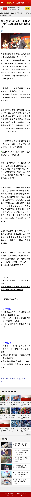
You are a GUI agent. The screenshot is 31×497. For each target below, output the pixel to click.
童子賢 (19, 379)
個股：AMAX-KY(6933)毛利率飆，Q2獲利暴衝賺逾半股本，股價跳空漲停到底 (5, 429)
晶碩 (7, 379)
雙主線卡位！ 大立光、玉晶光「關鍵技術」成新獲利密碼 (26, 429)
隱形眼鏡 (24, 379)
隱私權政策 (25, 493)
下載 (27, 8)
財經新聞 (6, 13)
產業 (12, 13)
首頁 (1, 13)
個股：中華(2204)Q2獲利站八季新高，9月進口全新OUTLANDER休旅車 (26, 403)
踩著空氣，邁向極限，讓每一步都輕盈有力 (5, 403)
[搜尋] (29, 4)
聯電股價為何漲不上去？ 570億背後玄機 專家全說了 (5, 416)
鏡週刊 (19, 147)
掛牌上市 (12, 379)
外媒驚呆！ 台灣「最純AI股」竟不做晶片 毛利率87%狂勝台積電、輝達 (15, 349)
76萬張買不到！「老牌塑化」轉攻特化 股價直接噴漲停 (16, 429)
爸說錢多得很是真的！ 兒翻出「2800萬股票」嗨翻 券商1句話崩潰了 (15, 364)
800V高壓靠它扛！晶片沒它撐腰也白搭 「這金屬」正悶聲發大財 (16, 403)
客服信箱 (7, 493)
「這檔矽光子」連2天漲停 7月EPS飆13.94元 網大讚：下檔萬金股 (16, 416)
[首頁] (15, 2)
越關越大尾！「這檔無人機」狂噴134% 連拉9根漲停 (26, 416)
